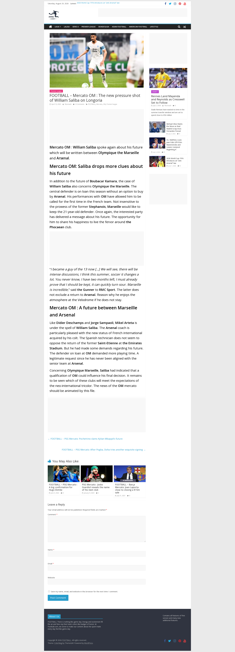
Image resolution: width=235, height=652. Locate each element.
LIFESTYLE (154, 26)
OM (104, 104)
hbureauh (68, 104)
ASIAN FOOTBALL (119, 26)
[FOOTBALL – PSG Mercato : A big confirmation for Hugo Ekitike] (64, 467)
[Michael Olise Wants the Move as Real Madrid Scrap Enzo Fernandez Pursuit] (157, 123)
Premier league (112, 104)
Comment (52, 514)
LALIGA (67, 26)
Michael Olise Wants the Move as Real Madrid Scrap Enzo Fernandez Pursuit (174, 127)
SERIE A (75, 26)
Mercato (99, 104)
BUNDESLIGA (104, 26)
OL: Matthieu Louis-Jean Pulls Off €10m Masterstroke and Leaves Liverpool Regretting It (174, 145)
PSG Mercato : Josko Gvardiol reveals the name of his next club (96, 487)
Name (51, 549)
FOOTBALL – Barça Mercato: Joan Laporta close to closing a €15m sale (127, 488)
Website (51, 577)
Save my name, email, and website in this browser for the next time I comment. (84, 591)
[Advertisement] (142, 12)
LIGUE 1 (58, 26)
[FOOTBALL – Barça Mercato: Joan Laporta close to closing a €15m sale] (130, 467)
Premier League (89, 26)
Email (51, 563)
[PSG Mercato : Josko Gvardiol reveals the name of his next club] (97, 467)
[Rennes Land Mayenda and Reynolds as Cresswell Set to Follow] (168, 69)
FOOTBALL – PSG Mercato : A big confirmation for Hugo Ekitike (63, 487)
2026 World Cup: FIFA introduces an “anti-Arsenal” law (98, 3)
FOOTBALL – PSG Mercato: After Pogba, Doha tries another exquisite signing (104, 449)
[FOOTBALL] (50, 26)
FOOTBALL (91, 104)
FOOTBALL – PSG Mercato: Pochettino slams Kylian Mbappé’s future (85, 438)
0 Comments (79, 104)
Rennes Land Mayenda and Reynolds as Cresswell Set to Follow (168, 99)
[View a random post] (184, 26)
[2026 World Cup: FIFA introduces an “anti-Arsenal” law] (157, 157)
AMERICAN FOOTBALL (138, 26)
